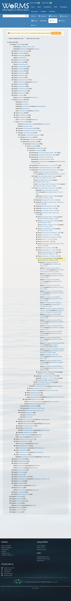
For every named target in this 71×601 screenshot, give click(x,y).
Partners (3, 551)
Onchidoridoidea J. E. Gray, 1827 (48, 165)
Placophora (26, 106)
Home (33, 7)
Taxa (34, 16)
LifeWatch (43, 11)
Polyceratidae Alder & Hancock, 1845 (48, 184)
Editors (35, 20)
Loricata (21, 437)
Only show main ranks (33, 38)
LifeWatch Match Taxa (43, 558)
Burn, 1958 (45, 222)
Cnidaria (20, 71)
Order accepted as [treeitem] (42, 390)
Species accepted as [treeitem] (50, 264)
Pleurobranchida (35, 395)
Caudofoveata (23, 115)
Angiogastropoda (28, 124)
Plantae (19, 507)
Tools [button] (53, 20)
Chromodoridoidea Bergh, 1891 (47, 152)
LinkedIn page (8, 573)
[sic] (35, 397)
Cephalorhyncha (23, 64)
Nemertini (21, 468)
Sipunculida (21, 490)
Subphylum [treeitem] (22, 102)
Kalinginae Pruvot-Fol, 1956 (50, 200)
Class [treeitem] (22, 113)
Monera (19, 505)
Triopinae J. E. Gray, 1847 (49, 378)
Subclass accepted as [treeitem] (33, 419)
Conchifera (26, 104)
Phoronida (21, 472)
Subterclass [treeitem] (32, 139)
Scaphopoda (23, 450)
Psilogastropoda (28, 430)
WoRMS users (5, 553)
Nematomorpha (22, 461)
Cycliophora (21, 75)
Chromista (20, 501)
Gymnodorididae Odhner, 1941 (47, 176)
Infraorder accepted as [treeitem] (45, 386)
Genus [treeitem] (50, 232)
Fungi (18, 503)
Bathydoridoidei (39, 148)
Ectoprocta (21, 82)
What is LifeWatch (6, 547)
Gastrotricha (21, 86)
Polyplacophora (41, 106)
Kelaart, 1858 (49, 258)
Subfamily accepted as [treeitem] (49, 192)
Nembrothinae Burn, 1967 (49, 206)
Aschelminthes (22, 57)
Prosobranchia (27, 428)
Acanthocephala (23, 51)
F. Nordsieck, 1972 (50, 224)
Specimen (64, 16)
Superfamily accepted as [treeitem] (48, 162)
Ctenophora (21, 73)
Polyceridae (49, 210)
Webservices (40, 560)
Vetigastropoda (44, 419)
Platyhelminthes (22, 476)
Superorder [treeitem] (33, 144)
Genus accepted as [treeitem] (50, 217)
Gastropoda (22, 121)
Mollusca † (26, 439)
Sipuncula (35, 490)
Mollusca (20, 99)
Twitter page (7, 569)
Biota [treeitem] (13, 42)
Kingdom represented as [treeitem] (23, 505)
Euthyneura (29, 137)
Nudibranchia (34, 392)
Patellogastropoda (28, 426)
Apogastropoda (27, 126)
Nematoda (21, 459)
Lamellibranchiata (24, 434)
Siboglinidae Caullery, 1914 (42, 479)
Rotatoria (20, 485)
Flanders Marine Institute (32, 586)
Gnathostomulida (23, 88)
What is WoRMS (6, 546)
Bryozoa (20, 62)
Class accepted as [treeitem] (27, 110)
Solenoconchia (23, 452)
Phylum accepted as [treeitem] (25, 82)
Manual (62, 20)
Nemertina (21, 465)
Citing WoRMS (41, 546)
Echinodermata (22, 80)
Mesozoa (20, 97)
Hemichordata (22, 91)
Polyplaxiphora (23, 448)
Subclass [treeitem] (25, 126)
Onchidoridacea (43, 161)
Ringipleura (32, 141)
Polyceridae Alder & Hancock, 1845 (45, 186)
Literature (43, 16)
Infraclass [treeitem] (32, 135)
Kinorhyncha (21, 93)
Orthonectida (22, 470)
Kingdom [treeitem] (19, 44)
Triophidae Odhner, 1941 (45, 382)
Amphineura (22, 110)
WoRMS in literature (7, 555)
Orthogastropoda (28, 423)
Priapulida (21, 483)
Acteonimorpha (33, 139)
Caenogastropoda (28, 128)
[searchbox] (13, 16)
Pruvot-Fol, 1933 (42, 388)
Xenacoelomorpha (23, 494)
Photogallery (63, 7)
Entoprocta (21, 84)
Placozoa (20, 474)
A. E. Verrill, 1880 (50, 250)
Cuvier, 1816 (46, 230)
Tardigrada (21, 492)
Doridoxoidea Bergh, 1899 (46, 159)
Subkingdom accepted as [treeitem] (26, 49)
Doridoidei (38, 150)
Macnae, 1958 (50, 237)
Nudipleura (35, 144)
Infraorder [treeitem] (37, 148)
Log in (34, 25)
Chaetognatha (22, 66)
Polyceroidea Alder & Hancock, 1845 (49, 170)
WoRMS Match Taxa (43, 557)
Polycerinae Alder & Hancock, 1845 (54, 174)
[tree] (35, 277)
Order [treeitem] (33, 146)
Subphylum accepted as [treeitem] (31, 106)
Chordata (21, 68)
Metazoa (23, 49)
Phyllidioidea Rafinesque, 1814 (47, 167)
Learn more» (55, 582)
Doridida (33, 146)
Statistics (44, 20)
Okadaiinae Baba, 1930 (42, 182)
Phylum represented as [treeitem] (26, 465)
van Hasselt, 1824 (56, 397)
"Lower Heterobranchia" (33, 135)
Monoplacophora (24, 441)
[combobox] (14, 16)
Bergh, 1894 (48, 228)
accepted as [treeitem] (50, 259)
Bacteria (19, 498)
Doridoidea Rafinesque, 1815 (47, 155)
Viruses (19, 512)
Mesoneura (29, 412)
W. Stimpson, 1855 (49, 218)
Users (55, 7)
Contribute (52, 11)
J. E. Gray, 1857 (46, 226)
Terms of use (40, 547)
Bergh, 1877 (49, 252)
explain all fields (56, 33)
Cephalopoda (23, 117)
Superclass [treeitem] (23, 108)
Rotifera (33, 485)
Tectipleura (32, 406)
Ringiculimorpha (36, 399)
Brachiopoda (22, 60)
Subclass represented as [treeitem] (34, 124)
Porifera (20, 481)
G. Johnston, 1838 (49, 372)
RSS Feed (7, 571)
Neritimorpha (27, 421)
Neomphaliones (28, 419)
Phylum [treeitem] (22, 51)
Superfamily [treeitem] (45, 152)
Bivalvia (21, 113)
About (39, 7)
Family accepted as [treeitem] (49, 173)
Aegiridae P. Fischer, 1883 (45, 198)
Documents (34, 11)
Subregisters (47, 7)
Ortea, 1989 (49, 220)
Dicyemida (21, 77)
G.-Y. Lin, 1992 (49, 235)
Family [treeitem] (47, 188)
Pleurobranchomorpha (51, 390)
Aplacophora (26, 108)
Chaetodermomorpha (27, 456)
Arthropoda (21, 55)
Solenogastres (23, 454)
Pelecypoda (22, 443)
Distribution (53, 16)
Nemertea (21, 463)
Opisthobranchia (31, 415)
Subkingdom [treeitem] (24, 46)
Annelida (20, 53)
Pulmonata (29, 417)
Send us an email (9, 568)
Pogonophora (22, 479)
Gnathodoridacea (40, 386)
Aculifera (25, 102)
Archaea (19, 496)
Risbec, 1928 (49, 217)
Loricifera (21, 95)
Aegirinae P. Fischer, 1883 (49, 196)
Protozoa (19, 509)
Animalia (19, 44)
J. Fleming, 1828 (50, 256)
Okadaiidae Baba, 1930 (44, 180)
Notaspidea (34, 390)
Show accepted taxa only (16, 38)
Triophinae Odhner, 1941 (49, 376)
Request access (41, 549)
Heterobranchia (28, 133)
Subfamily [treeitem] (48, 200)
